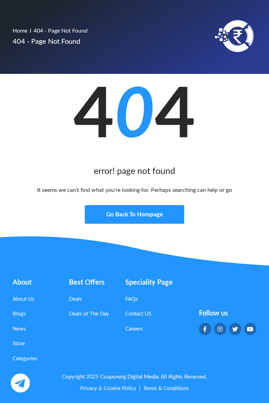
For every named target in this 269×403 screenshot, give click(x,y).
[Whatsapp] (20, 383)
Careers (134, 329)
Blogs (19, 314)
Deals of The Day (89, 314)
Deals (75, 299)
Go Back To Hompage (134, 214)
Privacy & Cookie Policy (108, 388)
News (19, 329)
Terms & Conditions (166, 388)
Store (19, 343)
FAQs (131, 299)
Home (20, 31)
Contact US (138, 314)
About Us (23, 299)
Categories (25, 358)
